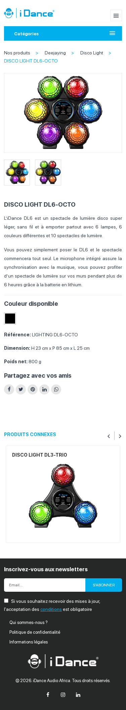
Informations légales (28, 641)
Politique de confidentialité (34, 632)
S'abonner (104, 585)
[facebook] (9, 389)
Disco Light (91, 52)
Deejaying (55, 52)
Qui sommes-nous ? (28, 622)
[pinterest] (33, 389)
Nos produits (17, 52)
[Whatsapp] (56, 389)
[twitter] (21, 389)
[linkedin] (44, 389)
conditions (51, 609)
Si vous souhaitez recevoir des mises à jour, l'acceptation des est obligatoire (52, 605)
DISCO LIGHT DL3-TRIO (39, 455)
